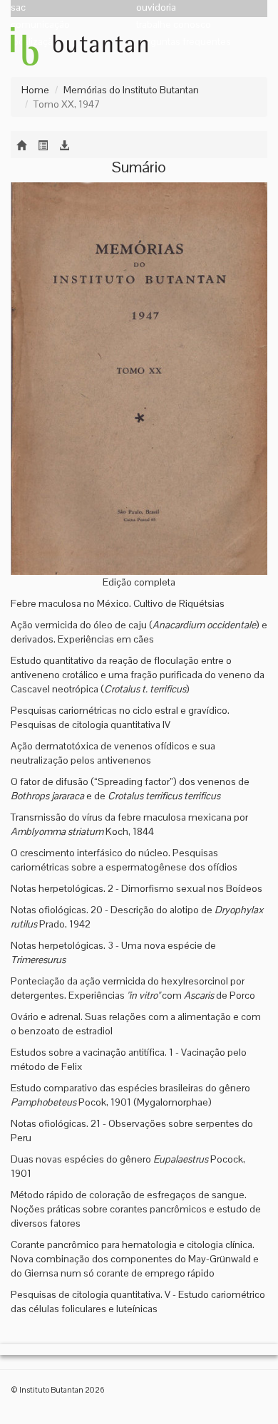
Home (35, 89)
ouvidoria (156, 7)
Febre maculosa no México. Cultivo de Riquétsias (118, 603)
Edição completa (139, 582)
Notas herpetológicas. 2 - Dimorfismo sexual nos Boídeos (136, 888)
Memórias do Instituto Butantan (131, 89)
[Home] (21, 144)
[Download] (64, 144)
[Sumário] (42, 144)
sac (18, 7)
